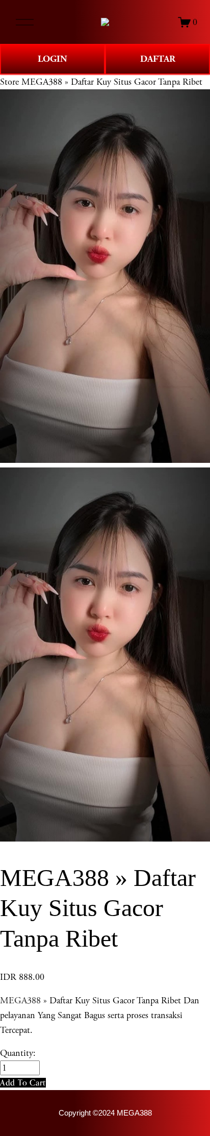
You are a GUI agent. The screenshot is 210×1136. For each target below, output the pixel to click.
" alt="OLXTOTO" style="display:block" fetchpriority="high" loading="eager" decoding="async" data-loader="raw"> (105, 22)
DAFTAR (157, 59)
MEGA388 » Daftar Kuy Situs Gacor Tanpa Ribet (111, 82)
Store (9, 82)
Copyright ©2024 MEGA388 (105, 1113)
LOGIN (52, 59)
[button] (23, 1083)
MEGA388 (20, 1000)
